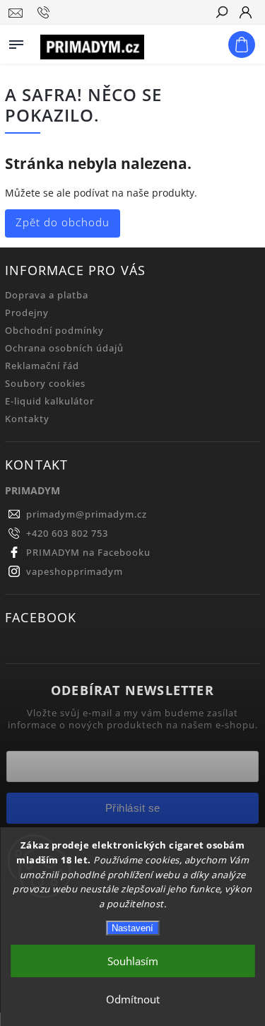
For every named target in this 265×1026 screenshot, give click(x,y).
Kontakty (27, 419)
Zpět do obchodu (63, 222)
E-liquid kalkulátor (49, 401)
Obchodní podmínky (54, 331)
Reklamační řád (42, 366)
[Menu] (16, 41)
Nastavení (132, 928)
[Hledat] (221, 13)
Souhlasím (132, 961)
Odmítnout (133, 999)
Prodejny (27, 313)
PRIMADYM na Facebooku (88, 553)
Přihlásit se (132, 808)
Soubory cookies (45, 384)
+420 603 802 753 (67, 533)
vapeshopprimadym (74, 572)
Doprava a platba (46, 295)
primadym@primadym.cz (86, 514)
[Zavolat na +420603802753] (45, 12)
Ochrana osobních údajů (64, 348)
